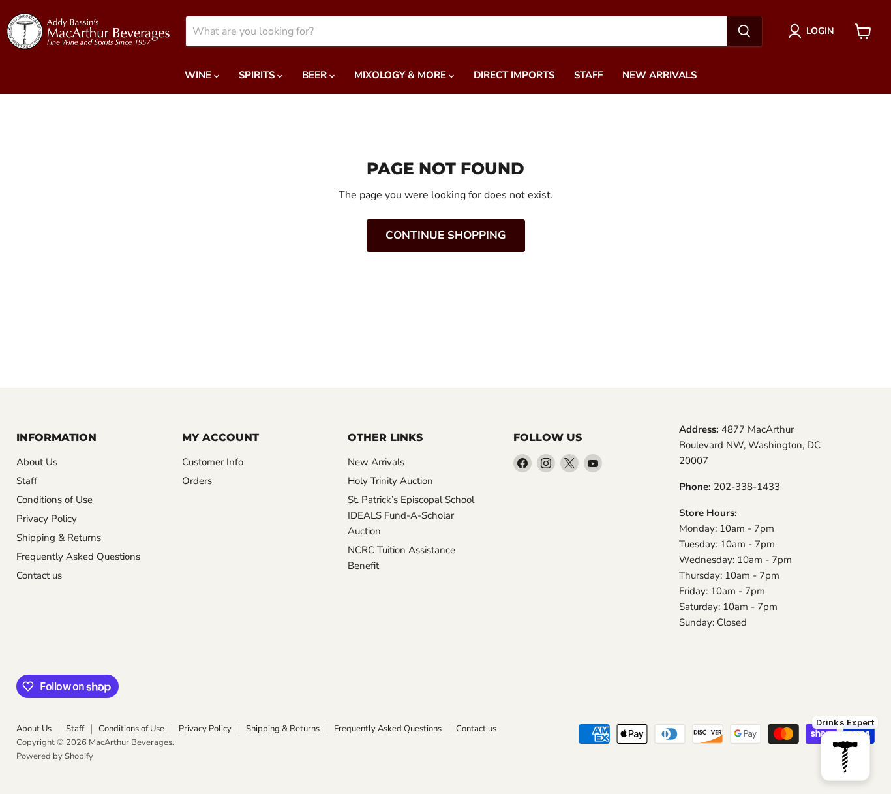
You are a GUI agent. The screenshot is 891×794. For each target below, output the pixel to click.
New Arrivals (659, 75)
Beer (315, 75)
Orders (197, 480)
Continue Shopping (445, 235)
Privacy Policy (46, 518)
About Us (36, 461)
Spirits (258, 75)
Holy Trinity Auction (390, 480)
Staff (588, 75)
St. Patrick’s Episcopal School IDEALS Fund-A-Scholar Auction (411, 515)
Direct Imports (514, 75)
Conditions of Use (54, 499)
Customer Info (212, 461)
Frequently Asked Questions (78, 556)
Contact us (39, 575)
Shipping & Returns (58, 537)
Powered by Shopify (54, 756)
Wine (199, 75)
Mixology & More (401, 75)
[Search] (744, 31)
